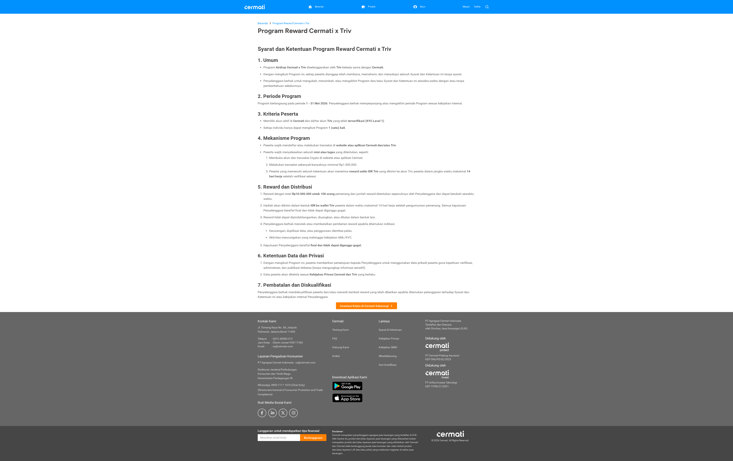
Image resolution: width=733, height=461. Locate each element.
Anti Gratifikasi (387, 364)
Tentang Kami (340, 329)
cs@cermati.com (283, 346)
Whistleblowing (388, 356)
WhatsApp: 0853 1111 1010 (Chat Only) (281, 385)
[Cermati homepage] (450, 433)
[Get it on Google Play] (376, 386)
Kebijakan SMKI (388, 347)
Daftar (477, 6)
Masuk (466, 6)
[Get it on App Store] (376, 398)
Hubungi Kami (340, 347)
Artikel (336, 356)
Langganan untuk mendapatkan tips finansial (288, 431)
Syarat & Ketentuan (390, 329)
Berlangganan (313, 437)
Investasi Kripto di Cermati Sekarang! (364, 305)
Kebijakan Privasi (389, 338)
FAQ (334, 338)
